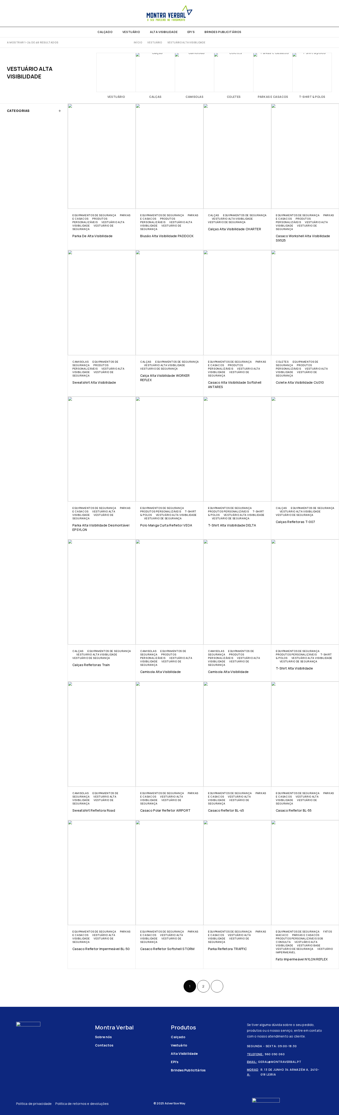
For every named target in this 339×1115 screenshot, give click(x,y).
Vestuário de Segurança (227, 222)
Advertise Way (175, 1103)
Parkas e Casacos (305, 935)
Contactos (104, 1045)
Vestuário (131, 32)
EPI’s (191, 32)
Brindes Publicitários (223, 32)
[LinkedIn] (23, 13)
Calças (213, 215)
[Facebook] (8, 13)
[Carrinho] (330, 13)
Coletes (282, 361)
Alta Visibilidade (164, 32)
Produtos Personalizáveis (89, 220)
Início (138, 42)
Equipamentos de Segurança (94, 215)
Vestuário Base (309, 945)
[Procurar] (322, 13)
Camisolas (80, 361)
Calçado (105, 32)
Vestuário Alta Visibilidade (232, 218)
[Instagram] (16, 13)
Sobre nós (103, 1037)
